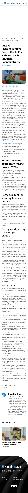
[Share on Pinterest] (10, 87)
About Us (4, 477)
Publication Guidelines (18, 479)
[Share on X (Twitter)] (7, 87)
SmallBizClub (7, 65)
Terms (8, 471)
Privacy (12, 471)
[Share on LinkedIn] (14, 87)
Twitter (14, 414)
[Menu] (2, 3)
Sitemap (15, 477)
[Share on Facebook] (3, 87)
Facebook (10, 414)
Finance (7, 38)
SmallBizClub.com (12, 397)
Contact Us (4, 479)
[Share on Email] (17, 87)
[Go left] (22, 423)
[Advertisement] (14, 23)
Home (3, 38)
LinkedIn (21, 414)
